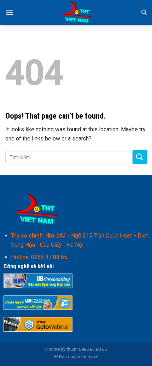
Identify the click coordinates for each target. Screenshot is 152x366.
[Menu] (9, 12)
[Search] (144, 12)
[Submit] (140, 157)
